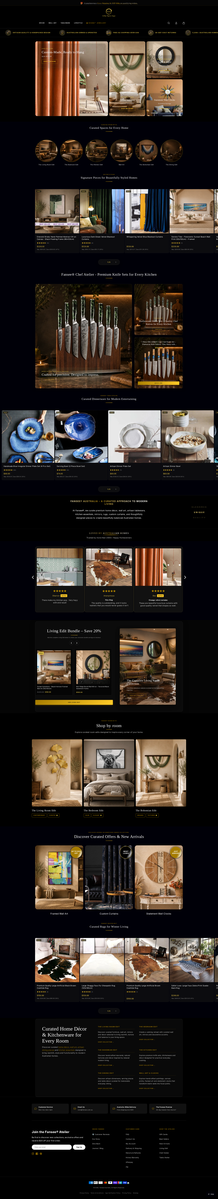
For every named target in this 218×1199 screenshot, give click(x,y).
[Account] (176, 23)
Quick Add (158, 383)
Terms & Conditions (97, 1193)
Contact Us (130, 1139)
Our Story (96, 1139)
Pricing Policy (126, 1193)
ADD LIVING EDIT (74, 702)
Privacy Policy (84, 1193)
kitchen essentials (67, 1050)
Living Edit (163, 1148)
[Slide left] (102, 262)
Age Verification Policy (112, 1193)
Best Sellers (164, 1139)
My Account (131, 1144)
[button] (33, 577)
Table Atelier (164, 1157)
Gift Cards (163, 1134)
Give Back (96, 1144)
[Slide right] (116, 262)
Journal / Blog (97, 1148)
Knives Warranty (132, 1157)
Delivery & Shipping (134, 1148)
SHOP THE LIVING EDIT (136, 695)
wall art (73, 1047)
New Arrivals (164, 1144)
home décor (63, 1047)
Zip (127, 1167)
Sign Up (79, 1147)
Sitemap (135, 1193)
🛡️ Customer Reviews (101, 1134)
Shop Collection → (106, 1042)
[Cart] (183, 23)
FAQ (127, 1134)
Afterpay (129, 1162)
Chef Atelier (164, 1153)
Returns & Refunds (133, 1153)
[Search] (168, 23)
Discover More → (50, 379)
